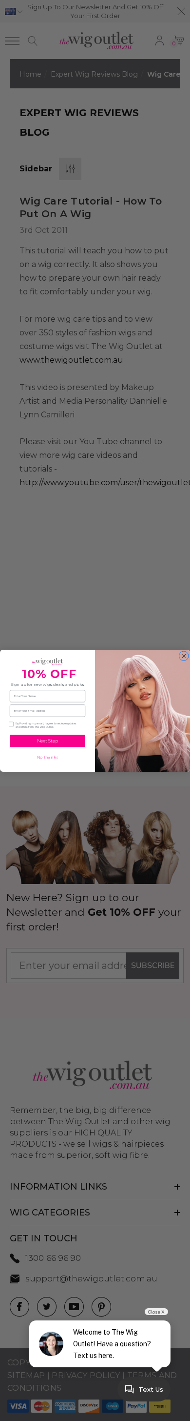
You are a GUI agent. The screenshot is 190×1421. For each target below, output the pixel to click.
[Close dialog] (184, 656)
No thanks (47, 757)
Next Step (47, 740)
